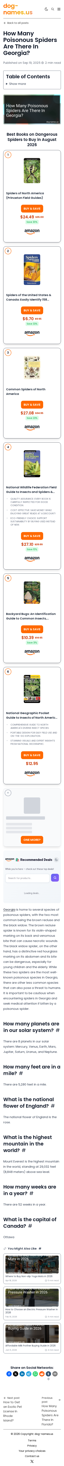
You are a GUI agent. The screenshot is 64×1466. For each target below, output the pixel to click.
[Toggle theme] (56, 859)
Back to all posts (18, 23)
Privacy (32, 1446)
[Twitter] (32, 1461)
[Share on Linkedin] (22, 1373)
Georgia (9, 910)
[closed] (59, 9)
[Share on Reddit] (41, 1373)
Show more (17, 84)
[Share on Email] (55, 1373)
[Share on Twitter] (15, 1373)
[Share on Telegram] (28, 1373)
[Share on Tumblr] (48, 1373)
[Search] (52, 9)
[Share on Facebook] (9, 1373)
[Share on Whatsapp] (35, 1373)
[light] (46, 9)
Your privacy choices (32, 1451)
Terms (32, 1440)
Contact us (32, 1456)
